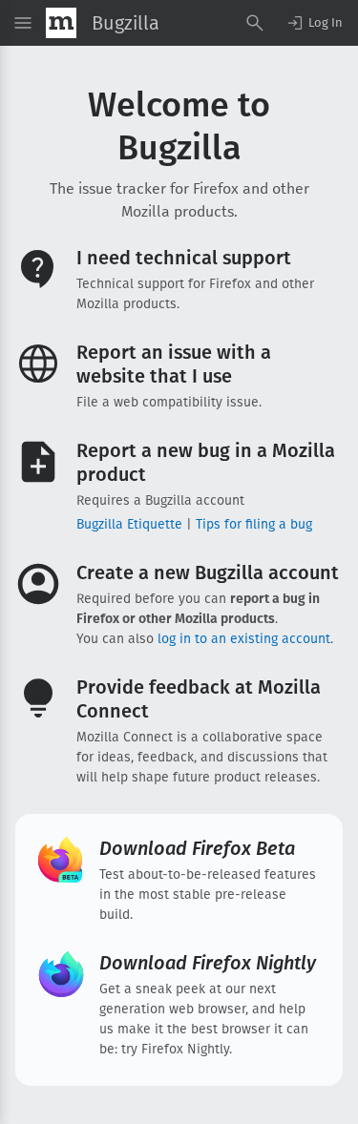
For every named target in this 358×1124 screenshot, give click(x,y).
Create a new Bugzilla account (207, 572)
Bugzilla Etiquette (129, 524)
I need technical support (183, 257)
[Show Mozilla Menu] (61, 23)
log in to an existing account (244, 639)
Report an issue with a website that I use (173, 364)
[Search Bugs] (255, 23)
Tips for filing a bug (254, 524)
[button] (314, 23)
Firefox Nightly (207, 962)
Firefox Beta (197, 848)
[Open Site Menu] (23, 23)
